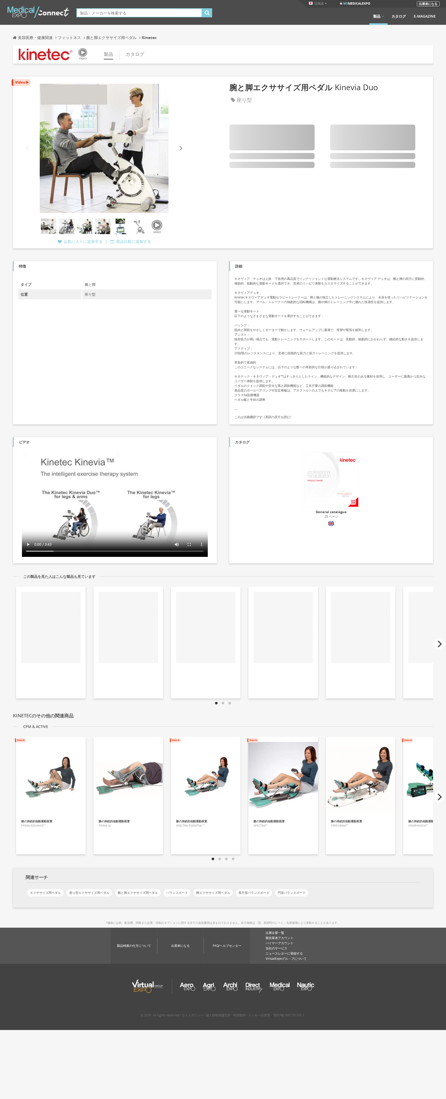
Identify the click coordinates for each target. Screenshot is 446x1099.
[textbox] (139, 12)
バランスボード (177, 892)
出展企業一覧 (275, 933)
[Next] (180, 148)
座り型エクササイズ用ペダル (89, 892)
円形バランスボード (292, 892)
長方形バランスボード (253, 892)
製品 (376, 16)
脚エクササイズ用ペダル (213, 892)
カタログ (399, 16)
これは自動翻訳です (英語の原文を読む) (262, 417)
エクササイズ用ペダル (45, 892)
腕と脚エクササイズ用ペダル (138, 892)
